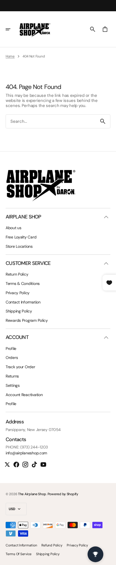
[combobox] (50, 121)
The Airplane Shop (32, 494)
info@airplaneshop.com (26, 453)
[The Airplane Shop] (35, 29)
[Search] (102, 121)
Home (10, 56)
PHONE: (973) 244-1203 (27, 447)
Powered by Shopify (63, 494)
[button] (12, 29)
